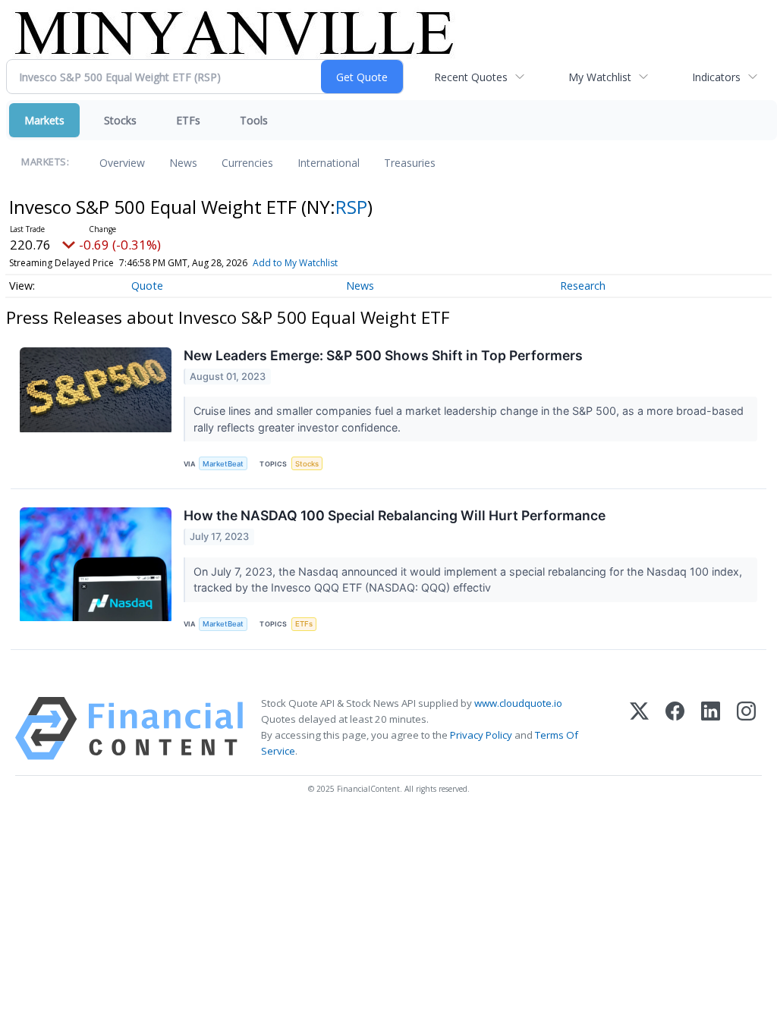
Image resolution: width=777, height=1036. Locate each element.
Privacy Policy (481, 735)
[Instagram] (746, 728)
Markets (44, 120)
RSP (351, 206)
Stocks (120, 120)
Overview (122, 162)
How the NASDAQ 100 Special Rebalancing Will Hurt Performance (395, 515)
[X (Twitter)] (639, 728)
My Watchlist (599, 77)
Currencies (247, 162)
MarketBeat (223, 464)
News (183, 162)
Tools (254, 120)
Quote (147, 285)
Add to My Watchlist (295, 262)
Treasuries (410, 162)
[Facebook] (674, 728)
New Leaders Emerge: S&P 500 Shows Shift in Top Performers (383, 355)
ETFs (188, 120)
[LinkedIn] (710, 728)
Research (583, 285)
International (328, 162)
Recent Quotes (471, 77)
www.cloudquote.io (518, 703)
